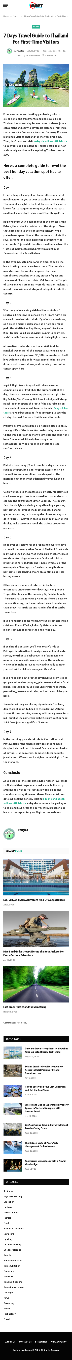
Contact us (25, 1341)
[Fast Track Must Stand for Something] (36, 984)
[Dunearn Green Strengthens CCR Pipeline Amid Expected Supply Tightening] (13, 1053)
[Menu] (5, 5)
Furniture (8, 1276)
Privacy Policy (59, 1341)
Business (8, 1191)
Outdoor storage (12, 1249)
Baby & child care (13, 1260)
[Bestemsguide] (36, 5)
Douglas (20, 51)
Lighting (8, 1239)
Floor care (9, 1271)
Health (7, 1255)
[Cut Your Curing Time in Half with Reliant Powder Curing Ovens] (13, 1129)
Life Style (8, 1292)
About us (10, 1341)
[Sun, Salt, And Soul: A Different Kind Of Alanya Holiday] (36, 877)
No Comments (33, 55)
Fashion (8, 1217)
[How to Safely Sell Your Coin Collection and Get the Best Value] (13, 1091)
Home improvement (14, 1287)
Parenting (9, 1303)
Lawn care (9, 1233)
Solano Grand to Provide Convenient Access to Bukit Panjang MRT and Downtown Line (44, 1070)
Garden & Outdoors (14, 1228)
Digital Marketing (13, 1196)
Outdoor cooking (12, 1244)
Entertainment (11, 1212)
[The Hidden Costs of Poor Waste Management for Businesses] (13, 1147)
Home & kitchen (12, 1265)
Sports (7, 1308)
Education (9, 1201)
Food (6, 1223)
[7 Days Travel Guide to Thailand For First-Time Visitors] (36, 85)
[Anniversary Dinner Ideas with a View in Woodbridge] (13, 1165)
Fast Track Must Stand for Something (24, 1006)
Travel (36, 27)
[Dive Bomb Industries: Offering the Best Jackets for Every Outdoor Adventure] (36, 929)
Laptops (8, 1207)
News (6, 1297)
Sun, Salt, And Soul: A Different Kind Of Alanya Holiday (34, 899)
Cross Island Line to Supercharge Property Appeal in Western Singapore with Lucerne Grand (47, 1108)
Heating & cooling (13, 1281)
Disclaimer (41, 1341)
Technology (10, 1313)
